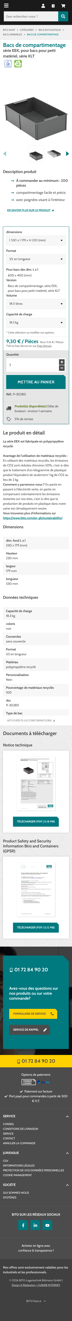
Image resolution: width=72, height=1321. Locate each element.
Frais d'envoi (44, 345)
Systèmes (9, 1197)
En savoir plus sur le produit (29, 210)
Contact (9, 1138)
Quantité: (12, 354)
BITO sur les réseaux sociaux (36, 1214)
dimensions (14, 232)
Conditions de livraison (20, 1129)
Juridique (11, 1153)
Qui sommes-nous (16, 1192)
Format (11, 251)
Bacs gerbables (12, 34)
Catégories (27, 29)
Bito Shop (9, 29)
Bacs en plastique (50, 29)
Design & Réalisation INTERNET (36, 1285)
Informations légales (19, 1165)
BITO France (33, 1301)
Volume (11, 295)
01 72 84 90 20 (31, 970)
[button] (63, 6)
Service (9, 1116)
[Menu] (7, 5)
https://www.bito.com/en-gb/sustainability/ (32, 518)
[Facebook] (22, 1225)
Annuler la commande (19, 1143)
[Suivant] (67, 153)
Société (9, 1185)
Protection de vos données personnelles (33, 1170)
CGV (5, 1161)
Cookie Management (17, 1175)
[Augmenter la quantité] (62, 362)
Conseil (8, 1124)
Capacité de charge (19, 314)
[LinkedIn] (34, 1225)
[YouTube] (46, 1225)
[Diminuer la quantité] (62, 368)
